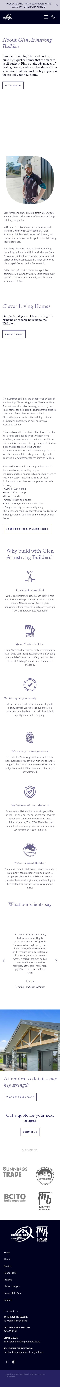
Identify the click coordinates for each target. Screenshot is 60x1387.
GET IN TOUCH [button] (13, 85)
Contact (8, 1300)
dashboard (24, 1374)
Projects (8, 1279)
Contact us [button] (30, 1132)
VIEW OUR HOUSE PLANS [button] (20, 1097)
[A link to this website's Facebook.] (7, 1362)
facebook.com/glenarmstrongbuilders (23, 1352)
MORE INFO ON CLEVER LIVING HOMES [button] (27, 529)
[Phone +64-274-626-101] (53, 17)
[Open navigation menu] (46, 17)
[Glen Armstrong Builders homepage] (22, 17)
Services (8, 1266)
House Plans (10, 1272)
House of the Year (13, 1293)
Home (7, 1252)
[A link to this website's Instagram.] (14, 1362)
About (7, 1259)
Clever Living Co (12, 1286)
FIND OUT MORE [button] (14, 334)
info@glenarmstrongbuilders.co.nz (22, 1341)
